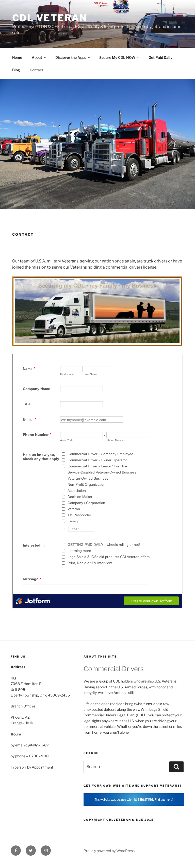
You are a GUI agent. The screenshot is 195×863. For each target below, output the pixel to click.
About (37, 57)
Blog (16, 70)
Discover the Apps (70, 57)
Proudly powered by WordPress (109, 850)
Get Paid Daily (160, 57)
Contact (36, 70)
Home (17, 57)
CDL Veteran (49, 17)
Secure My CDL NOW (117, 57)
